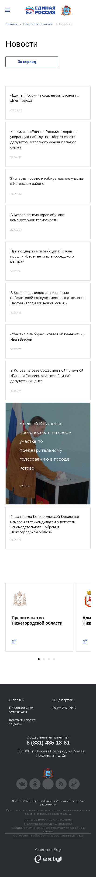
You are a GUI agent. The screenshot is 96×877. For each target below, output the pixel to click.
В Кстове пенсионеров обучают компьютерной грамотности (37, 217)
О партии (16, 700)
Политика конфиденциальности (48, 823)
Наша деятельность (38, 24)
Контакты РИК (63, 708)
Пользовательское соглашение (48, 819)
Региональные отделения (21, 710)
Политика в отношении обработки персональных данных (48, 829)
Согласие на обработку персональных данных (48, 835)
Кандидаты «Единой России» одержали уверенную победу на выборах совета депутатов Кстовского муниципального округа (44, 139)
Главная (11, 24)
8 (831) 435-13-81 (48, 742)
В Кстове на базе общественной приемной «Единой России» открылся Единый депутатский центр (46, 375)
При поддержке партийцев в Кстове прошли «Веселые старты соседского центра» (42, 256)
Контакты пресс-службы (23, 722)
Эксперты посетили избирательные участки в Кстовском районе (47, 181)
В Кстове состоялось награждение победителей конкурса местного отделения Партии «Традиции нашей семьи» (47, 298)
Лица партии (62, 700)
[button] (39, 659)
